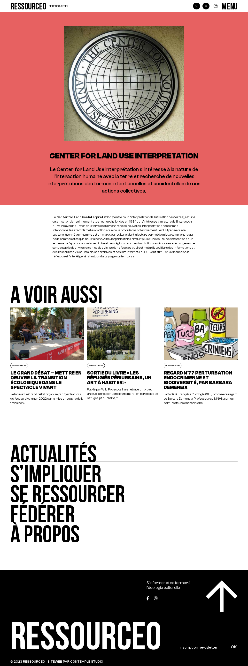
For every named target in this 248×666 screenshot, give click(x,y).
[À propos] (124, 532)
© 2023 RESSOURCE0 (27, 661)
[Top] (222, 596)
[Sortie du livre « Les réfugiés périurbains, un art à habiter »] (124, 356)
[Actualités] (124, 452)
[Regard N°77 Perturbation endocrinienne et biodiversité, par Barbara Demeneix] (201, 356)
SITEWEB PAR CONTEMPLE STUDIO (75, 661)
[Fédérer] (124, 512)
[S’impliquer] (124, 472)
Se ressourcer (58, 6)
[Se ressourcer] (124, 492)
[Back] (205, 6)
